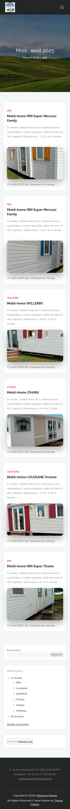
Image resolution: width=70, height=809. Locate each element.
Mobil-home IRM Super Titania (30, 566)
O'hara (11, 387)
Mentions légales (47, 795)
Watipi (20, 705)
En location (17, 716)
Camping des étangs (42, 184)
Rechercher (14, 650)
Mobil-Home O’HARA (23, 392)
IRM (9, 110)
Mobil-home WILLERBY (25, 303)
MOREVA (21, 693)
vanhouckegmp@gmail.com (35, 778)
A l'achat (16, 678)
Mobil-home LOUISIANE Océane (32, 477)
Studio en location (18, 724)
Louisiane (13, 471)
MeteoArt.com (25, 741)
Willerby (13, 298)
